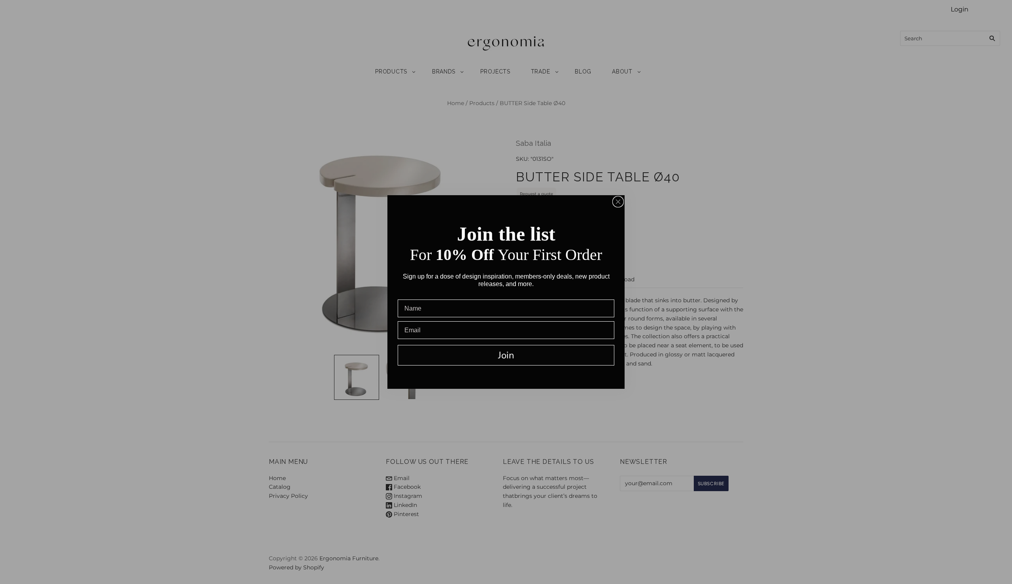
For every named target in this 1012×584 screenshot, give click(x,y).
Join (506, 355)
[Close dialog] (618, 202)
